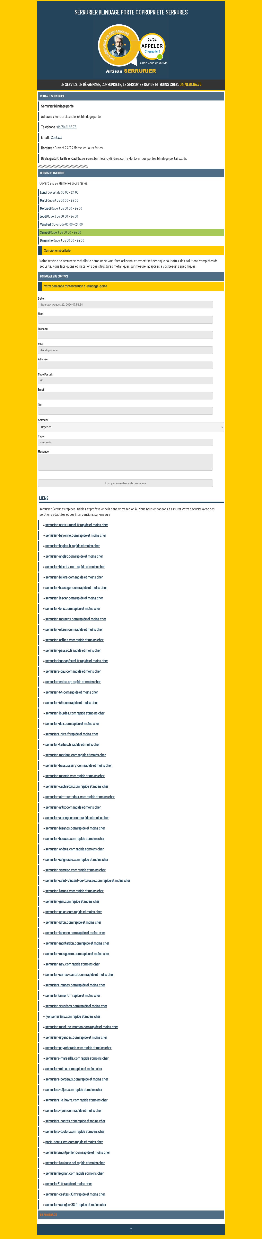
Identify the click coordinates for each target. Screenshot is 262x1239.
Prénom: (43, 329)
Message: (44, 451)
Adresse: (43, 359)
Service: (43, 420)
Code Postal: (45, 374)
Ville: (41, 344)
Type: (41, 436)
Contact (56, 137)
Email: (41, 389)
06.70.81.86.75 (67, 127)
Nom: (41, 313)
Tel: (40, 405)
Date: (41, 298)
